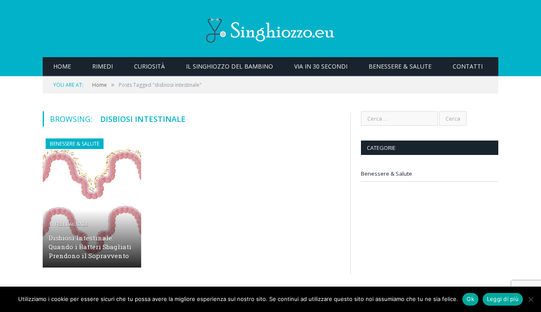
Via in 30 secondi (320, 66)
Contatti (468, 66)
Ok (470, 298)
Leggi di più (503, 298)
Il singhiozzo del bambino (229, 66)
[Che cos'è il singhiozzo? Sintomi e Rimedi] (270, 28)
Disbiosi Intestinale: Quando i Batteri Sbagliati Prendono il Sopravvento (90, 247)
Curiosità (149, 66)
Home (62, 66)
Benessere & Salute (400, 66)
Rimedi (102, 66)
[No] (530, 299)
